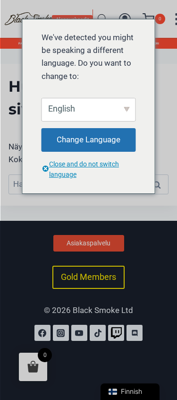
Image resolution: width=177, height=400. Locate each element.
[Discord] (134, 333)
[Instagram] (61, 333)
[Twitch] (116, 333)
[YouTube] (79, 333)
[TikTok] (98, 333)
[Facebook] (42, 333)
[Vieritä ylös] (160, 352)
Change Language (88, 139)
